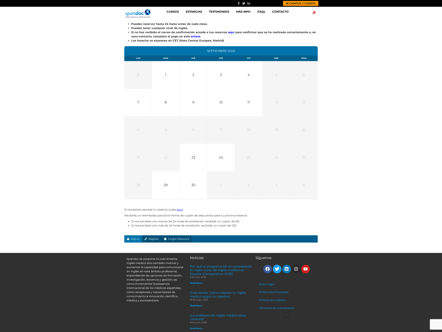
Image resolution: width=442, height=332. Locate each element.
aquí (231, 32)
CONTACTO (280, 11)
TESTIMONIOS (219, 11)
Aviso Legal (266, 284)
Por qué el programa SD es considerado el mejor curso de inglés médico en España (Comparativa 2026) (221, 270)
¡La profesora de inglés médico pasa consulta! (218, 317)
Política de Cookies (272, 300)
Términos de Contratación (277, 308)
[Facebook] (267, 269)
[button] (286, 315)
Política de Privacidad (273, 292)
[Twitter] (243, 3)
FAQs (261, 11)
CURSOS (173, 11)
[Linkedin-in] (248, 3)
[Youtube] (305, 269)
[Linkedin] (286, 269)
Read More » (196, 283)
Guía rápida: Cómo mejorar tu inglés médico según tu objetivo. (218, 294)
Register (154, 238)
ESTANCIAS (194, 11)
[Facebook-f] (238, 3)
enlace (195, 36)
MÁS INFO (243, 11)
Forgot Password (178, 238)
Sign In (135, 238)
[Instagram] (296, 269)
